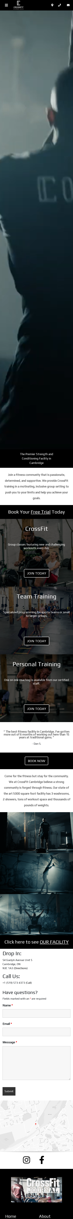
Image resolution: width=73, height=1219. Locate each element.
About (45, 1216)
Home (10, 1216)
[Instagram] (28, 1160)
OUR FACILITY (54, 942)
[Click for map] (53, 5)
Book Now (36, 761)
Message (10, 1042)
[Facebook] (44, 1160)
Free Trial (41, 512)
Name (8, 1005)
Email (7, 1023)
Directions (21, 968)
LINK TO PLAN (36, 553)
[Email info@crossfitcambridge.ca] (69, 5)
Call (29, 982)
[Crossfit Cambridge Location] (36, 1125)
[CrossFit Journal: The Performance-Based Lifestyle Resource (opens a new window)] (36, 1189)
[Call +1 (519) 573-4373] (60, 5)
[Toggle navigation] (6, 5)
